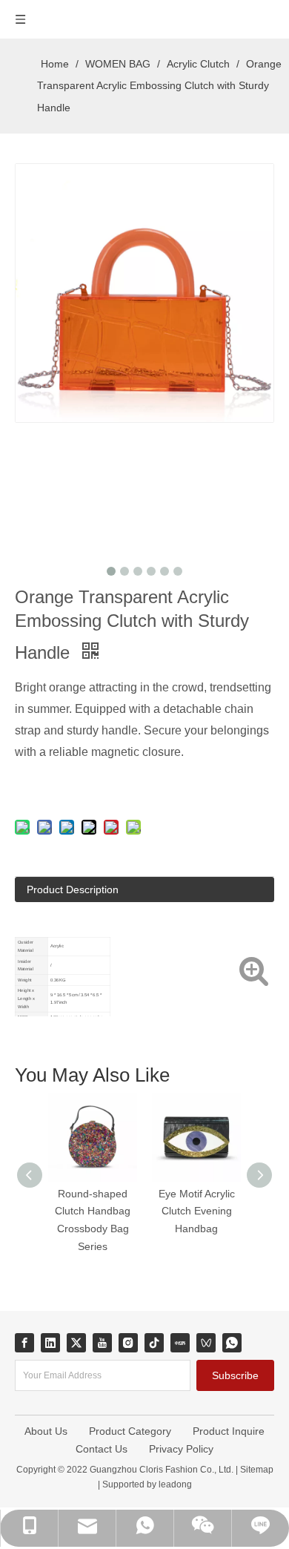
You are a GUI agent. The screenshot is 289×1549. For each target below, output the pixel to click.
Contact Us (101, 1449)
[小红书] (180, 1342)
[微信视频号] (206, 1342)
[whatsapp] (232, 1342)
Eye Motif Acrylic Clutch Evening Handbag (197, 1211)
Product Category (130, 1431)
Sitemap (256, 1469)
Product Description (73, 889)
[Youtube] (102, 1342)
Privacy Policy (181, 1449)
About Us (45, 1431)
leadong (174, 1484)
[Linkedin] (50, 1342)
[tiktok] (154, 1342)
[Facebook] (24, 1342)
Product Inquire (229, 1431)
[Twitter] (76, 1342)
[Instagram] (128, 1342)
